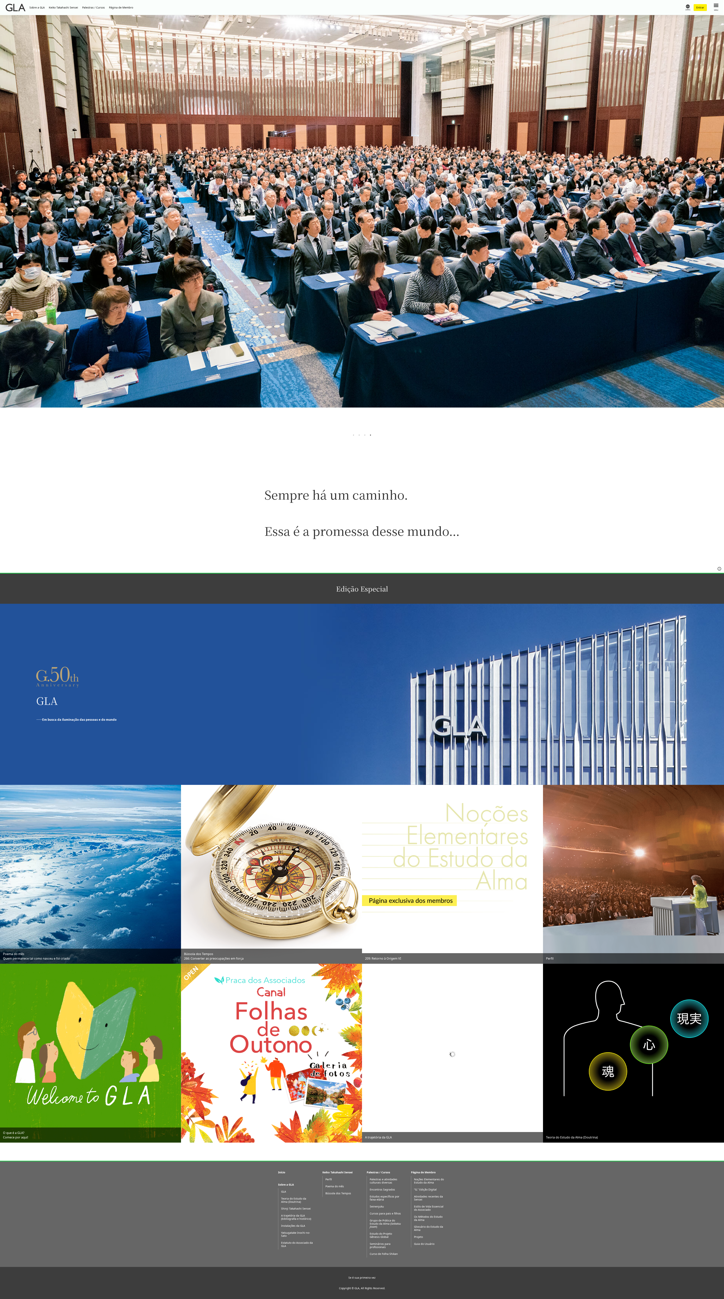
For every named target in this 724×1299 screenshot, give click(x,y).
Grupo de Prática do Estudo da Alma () (385, 1223)
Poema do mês (334, 1186)
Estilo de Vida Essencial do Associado (428, 1208)
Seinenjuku (377, 1206)
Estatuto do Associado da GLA (297, 1244)
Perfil (328, 1179)
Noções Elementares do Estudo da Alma (429, 1181)
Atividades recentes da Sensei (428, 1198)
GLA (283, 1191)
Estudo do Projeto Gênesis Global (381, 1235)
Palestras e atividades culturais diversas (383, 1181)
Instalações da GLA (293, 1225)
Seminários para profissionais (380, 1245)
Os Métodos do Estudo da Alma (428, 1218)
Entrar (700, 7)
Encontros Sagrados (382, 1189)
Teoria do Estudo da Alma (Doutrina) (293, 1200)
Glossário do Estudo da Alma (428, 1228)
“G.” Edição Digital (425, 1189)
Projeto (418, 1237)
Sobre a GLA (37, 7)
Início (281, 1172)
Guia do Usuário (424, 1244)
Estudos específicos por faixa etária (384, 1198)
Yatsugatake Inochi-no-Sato (295, 1234)
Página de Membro (121, 7)
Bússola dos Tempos (338, 1193)
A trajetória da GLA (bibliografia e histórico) (296, 1217)
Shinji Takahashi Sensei (296, 1208)
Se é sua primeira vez (362, 1277)
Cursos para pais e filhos (385, 1213)
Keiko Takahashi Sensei (63, 7)
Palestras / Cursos (93, 7)
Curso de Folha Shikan (384, 1254)
